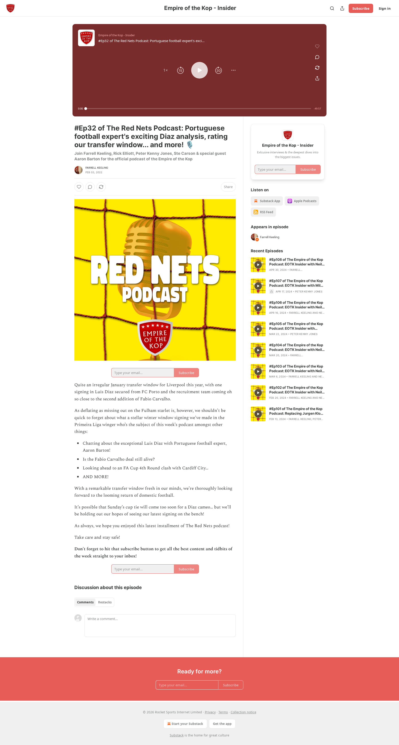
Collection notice (243, 712)
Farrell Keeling (96, 167)
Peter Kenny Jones (308, 291)
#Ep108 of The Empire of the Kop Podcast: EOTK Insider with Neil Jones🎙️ (296, 262)
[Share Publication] (342, 8)
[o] (258, 264)
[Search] (332, 8)
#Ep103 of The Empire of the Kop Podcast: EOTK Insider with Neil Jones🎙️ (296, 368)
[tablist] (94, 602)
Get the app (222, 723)
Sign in (385, 8)
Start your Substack (187, 723)
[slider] (198, 108)
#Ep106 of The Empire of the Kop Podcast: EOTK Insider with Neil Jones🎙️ (296, 305)
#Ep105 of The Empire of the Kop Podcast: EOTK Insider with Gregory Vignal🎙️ (296, 326)
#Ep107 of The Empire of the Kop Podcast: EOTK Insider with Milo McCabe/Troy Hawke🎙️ (296, 283)
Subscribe (360, 8)
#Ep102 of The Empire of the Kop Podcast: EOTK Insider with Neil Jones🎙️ (296, 390)
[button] (165, 70)
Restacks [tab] (105, 602)
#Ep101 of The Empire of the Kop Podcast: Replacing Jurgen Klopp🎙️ (297, 411)
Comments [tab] (85, 602)
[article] (287, 264)
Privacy (210, 712)
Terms (223, 712)
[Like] (79, 187)
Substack (177, 735)
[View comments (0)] (317, 57)
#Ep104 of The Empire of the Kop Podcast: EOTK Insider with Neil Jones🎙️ (296, 347)
